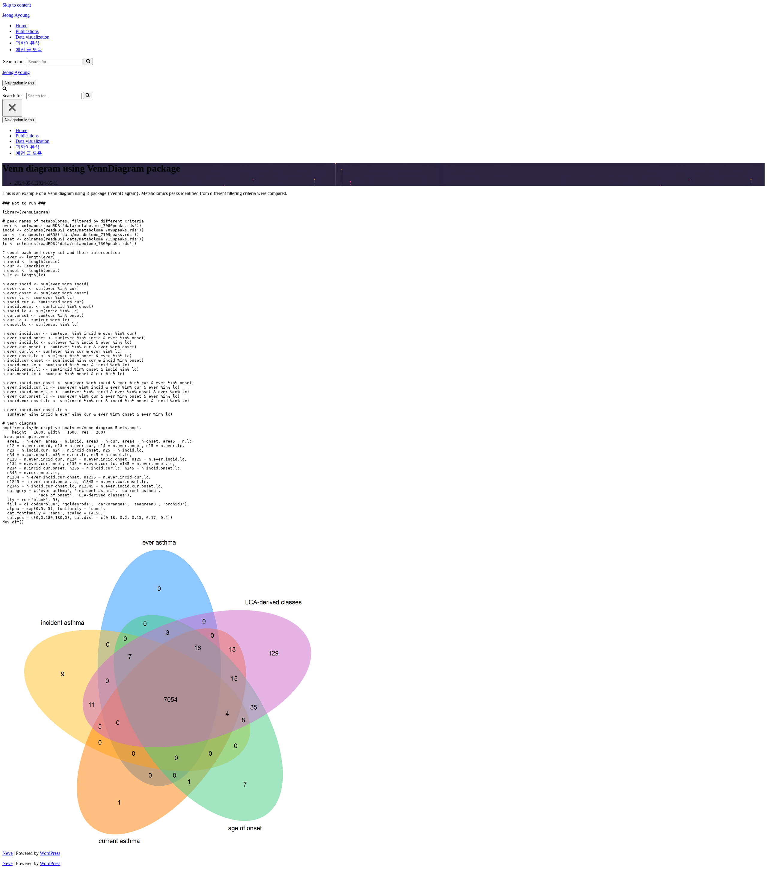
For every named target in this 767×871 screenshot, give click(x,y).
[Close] (12, 108)
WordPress (50, 853)
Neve (7, 853)
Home (21, 25)
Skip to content (16, 4)
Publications (27, 31)
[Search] (88, 61)
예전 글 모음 (29, 49)
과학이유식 (28, 43)
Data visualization (32, 37)
